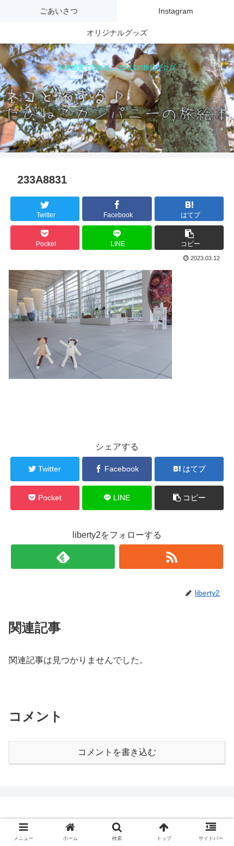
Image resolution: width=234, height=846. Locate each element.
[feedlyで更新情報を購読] (63, 556)
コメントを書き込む (117, 752)
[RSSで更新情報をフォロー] (171, 556)
